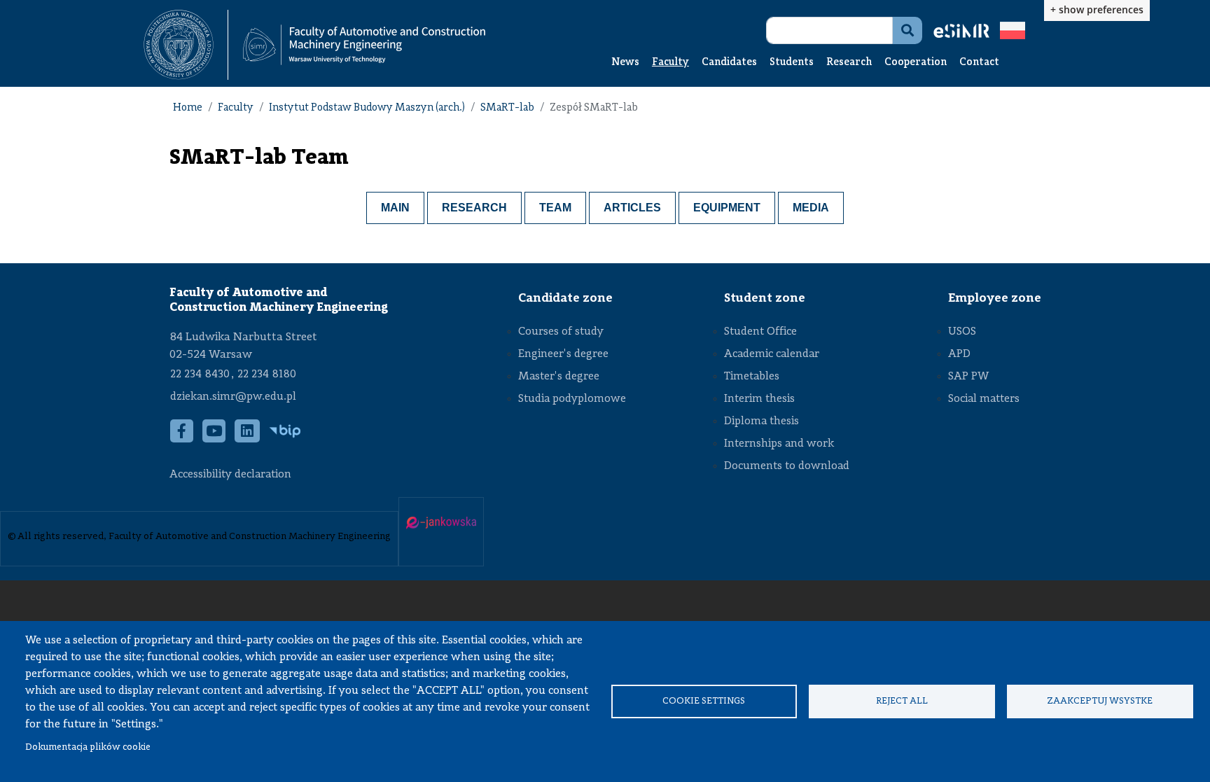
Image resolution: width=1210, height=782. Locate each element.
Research (849, 62)
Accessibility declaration (230, 474)
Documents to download (786, 466)
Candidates (729, 62)
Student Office (760, 331)
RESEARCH (474, 208)
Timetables (751, 376)
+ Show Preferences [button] (1096, 9)
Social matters (984, 399)
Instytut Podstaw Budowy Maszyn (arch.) (367, 108)
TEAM (555, 208)
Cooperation (915, 62)
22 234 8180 (266, 374)
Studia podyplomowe (572, 399)
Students (792, 62)
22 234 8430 (200, 374)
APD (959, 354)
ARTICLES (632, 208)
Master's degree (558, 376)
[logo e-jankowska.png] (441, 523)
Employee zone (994, 298)
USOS (962, 331)
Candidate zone (565, 298)
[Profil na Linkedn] (247, 437)
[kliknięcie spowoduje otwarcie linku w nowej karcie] (179, 45)
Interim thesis (759, 399)
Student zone (764, 298)
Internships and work (779, 443)
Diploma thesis (761, 421)
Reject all (902, 701)
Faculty (670, 62)
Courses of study (561, 331)
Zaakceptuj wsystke (1100, 701)
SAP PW (968, 376)
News (625, 62)
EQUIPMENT (726, 208)
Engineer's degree (563, 354)
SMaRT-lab (507, 108)
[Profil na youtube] (214, 437)
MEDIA (811, 208)
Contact (979, 62)
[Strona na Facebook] (182, 437)
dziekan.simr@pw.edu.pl (233, 397)
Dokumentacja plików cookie (88, 747)
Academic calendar (771, 354)
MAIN (395, 208)
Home (187, 108)
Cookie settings (703, 701)
